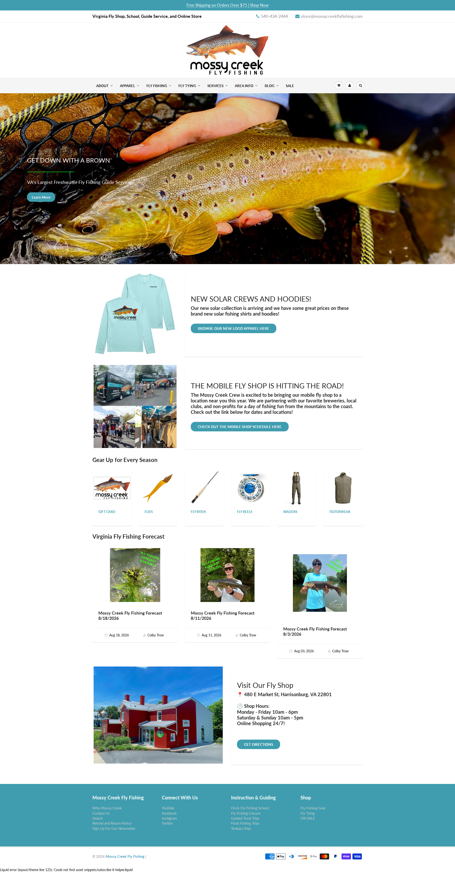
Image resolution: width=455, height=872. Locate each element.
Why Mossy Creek (107, 808)
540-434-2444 (274, 16)
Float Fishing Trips (245, 823)
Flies (149, 512)
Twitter (167, 823)
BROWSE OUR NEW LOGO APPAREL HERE (233, 328)
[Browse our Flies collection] (158, 488)
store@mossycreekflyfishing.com (332, 16)
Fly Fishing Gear (313, 808)
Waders (290, 512)
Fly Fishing (156, 86)
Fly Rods (198, 512)
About (102, 86)
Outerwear (339, 512)
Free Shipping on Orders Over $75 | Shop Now (227, 5)
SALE (290, 86)
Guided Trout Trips (245, 818)
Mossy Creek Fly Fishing (125, 856)
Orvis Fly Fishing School (250, 808)
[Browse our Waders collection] (297, 488)
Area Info (244, 86)
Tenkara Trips (241, 828)
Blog (269, 86)
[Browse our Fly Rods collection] (204, 488)
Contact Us (101, 813)
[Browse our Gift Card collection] (112, 482)
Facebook (169, 813)
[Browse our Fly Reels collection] (250, 488)
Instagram (169, 818)
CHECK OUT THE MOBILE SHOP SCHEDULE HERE (240, 426)
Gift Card (106, 512)
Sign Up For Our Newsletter (114, 828)
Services (215, 86)
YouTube (168, 808)
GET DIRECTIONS (258, 744)
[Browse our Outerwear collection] (343, 488)
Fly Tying (187, 86)
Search (97, 818)
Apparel (127, 86)
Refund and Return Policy (112, 823)
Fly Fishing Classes (246, 813)
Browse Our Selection (49, 197)
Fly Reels (244, 512)
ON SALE (307, 818)
